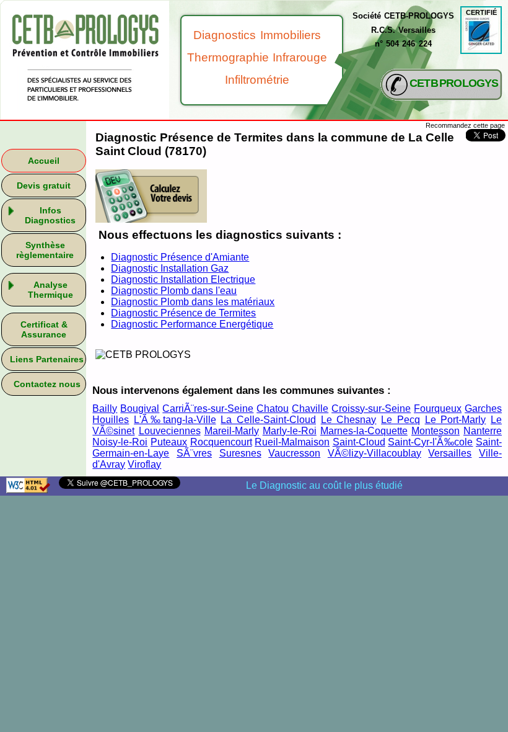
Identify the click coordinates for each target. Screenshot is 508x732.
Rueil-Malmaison (292, 442)
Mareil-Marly (231, 431)
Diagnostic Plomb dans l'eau (174, 290)
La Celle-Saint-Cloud (268, 419)
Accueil (43, 161)
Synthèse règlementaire (45, 250)
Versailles (449, 453)
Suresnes (240, 453)
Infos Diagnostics (50, 215)
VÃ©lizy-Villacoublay (374, 453)
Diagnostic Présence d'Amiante (180, 257)
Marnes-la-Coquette (364, 431)
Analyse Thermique (50, 290)
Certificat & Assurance (44, 329)
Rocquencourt (221, 442)
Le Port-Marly (455, 419)
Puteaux (169, 442)
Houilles (110, 419)
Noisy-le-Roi (119, 442)
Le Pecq (400, 419)
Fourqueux (438, 408)
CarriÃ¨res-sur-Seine (207, 408)
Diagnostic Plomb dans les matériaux (192, 302)
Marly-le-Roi (290, 431)
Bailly (104, 408)
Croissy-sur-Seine (371, 408)
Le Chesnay (349, 419)
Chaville (310, 408)
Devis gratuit (44, 185)
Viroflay (144, 464)
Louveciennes (170, 431)
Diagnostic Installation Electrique (183, 279)
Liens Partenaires (47, 359)
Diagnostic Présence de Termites (183, 313)
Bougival (139, 408)
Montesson (435, 431)
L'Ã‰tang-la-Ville (175, 419)
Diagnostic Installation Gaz (170, 268)
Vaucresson (294, 453)
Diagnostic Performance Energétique (192, 324)
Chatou (272, 408)
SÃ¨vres (194, 453)
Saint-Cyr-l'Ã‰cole (430, 442)
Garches (483, 408)
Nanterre (482, 431)
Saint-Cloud (359, 442)
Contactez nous (47, 384)
